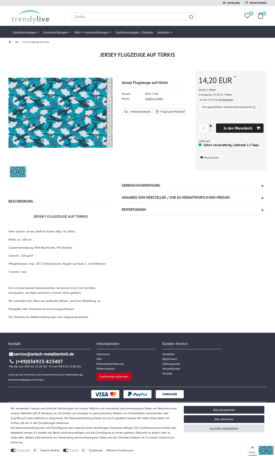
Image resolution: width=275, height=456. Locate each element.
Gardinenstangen (25, 32)
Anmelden (233, 2)
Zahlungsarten (171, 364)
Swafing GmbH (154, 98)
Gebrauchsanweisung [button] (141, 185)
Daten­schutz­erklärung (109, 364)
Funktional (95, 450)
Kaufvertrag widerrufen (114, 376)
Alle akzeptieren (224, 410)
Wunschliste (211, 157)
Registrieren (258, 2)
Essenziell (24, 450)
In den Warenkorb (238, 128)
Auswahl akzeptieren (224, 428)
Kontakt (167, 373)
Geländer (164, 32)
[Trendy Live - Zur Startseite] (29, 16)
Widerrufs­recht (105, 368)
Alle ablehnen (224, 419)
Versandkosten (226, 99)
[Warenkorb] (260, 15)
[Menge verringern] (210, 130)
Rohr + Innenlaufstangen (92, 32)
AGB (98, 359)
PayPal (74, 450)
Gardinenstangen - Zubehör (134, 32)
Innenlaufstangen (55, 32)
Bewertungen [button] (134, 209)
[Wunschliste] (247, 16)
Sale (17, 42)
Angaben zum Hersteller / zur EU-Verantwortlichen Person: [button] (176, 197)
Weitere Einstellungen (119, 450)
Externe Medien (50, 450)
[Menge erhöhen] (210, 125)
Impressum (103, 354)
